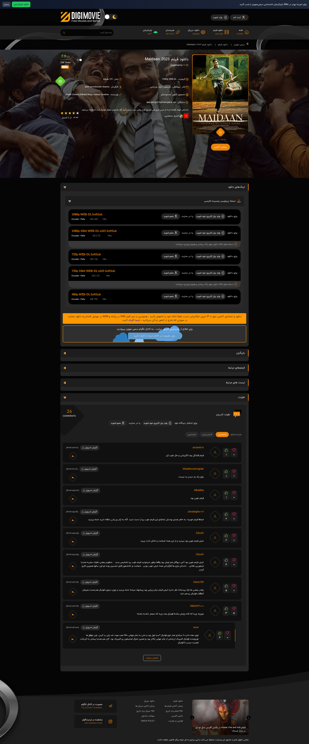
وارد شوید (218, 17)
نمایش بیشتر (152, 657)
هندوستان (166, 94)
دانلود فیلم (223, 44)
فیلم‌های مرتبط (236, 368)
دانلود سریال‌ (149, 701)
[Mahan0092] (215, 473)
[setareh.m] (215, 452)
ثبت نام (237, 17)
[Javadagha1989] (215, 516)
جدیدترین (222, 434)
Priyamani (162, 102)
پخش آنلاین (220, 147)
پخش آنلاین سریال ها (144, 706)
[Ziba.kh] (215, 537)
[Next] (249, 718)
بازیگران (240, 353)
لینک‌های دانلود (236, 187)
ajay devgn (151, 102)
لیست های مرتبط (235, 382)
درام (160, 86)
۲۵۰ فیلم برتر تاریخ (174, 711)
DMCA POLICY (147, 721)
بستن (6, 4)
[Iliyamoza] (209, 635)
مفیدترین (192, 434)
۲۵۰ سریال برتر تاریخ (145, 711)
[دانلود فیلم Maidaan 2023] (220, 94)
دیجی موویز (239, 44)
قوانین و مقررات (175, 721)
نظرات (241, 397)
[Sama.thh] (215, 588)
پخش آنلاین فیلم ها (174, 706)
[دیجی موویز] (80, 24)
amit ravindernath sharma (97, 86)
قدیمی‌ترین (207, 434)
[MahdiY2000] (215, 610)
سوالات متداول (147, 716)
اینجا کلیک (134, 320)
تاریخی (167, 86)
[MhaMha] (215, 495)
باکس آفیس (177, 716)
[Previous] (192, 718)
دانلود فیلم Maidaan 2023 (199, 44)
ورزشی (153, 86)
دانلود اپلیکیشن (21, 4)
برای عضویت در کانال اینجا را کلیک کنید (154, 336)
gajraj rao (171, 102)
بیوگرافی (176, 86)
